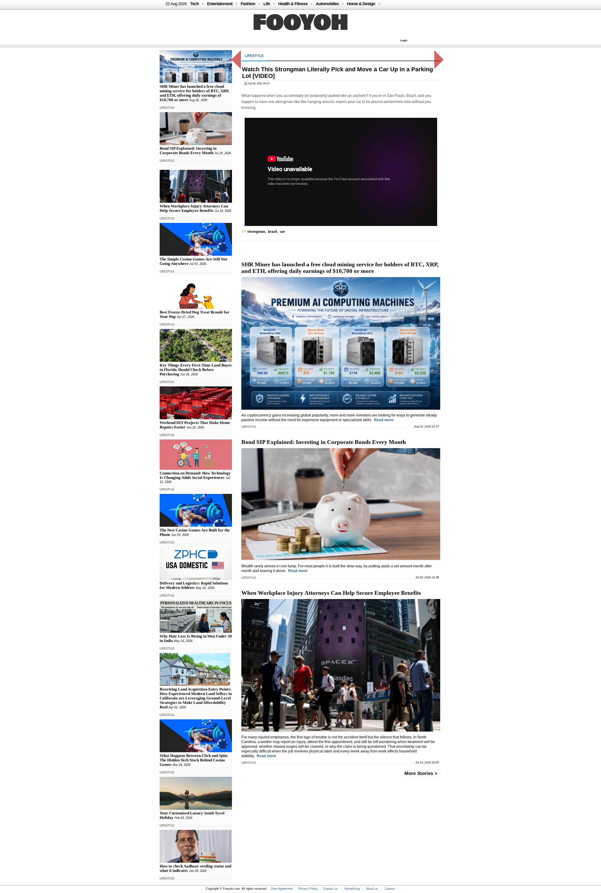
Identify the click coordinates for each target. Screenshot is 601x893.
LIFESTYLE (167, 107)
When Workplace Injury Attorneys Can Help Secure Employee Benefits (194, 208)
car (282, 231)
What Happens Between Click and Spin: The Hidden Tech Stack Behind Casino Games (194, 760)
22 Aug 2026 (176, 3)
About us (372, 888)
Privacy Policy (308, 888)
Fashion (248, 3)
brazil (272, 231)
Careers (390, 888)
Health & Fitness (293, 3)
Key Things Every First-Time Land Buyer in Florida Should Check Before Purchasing (196, 369)
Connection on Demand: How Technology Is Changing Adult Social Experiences (195, 475)
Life (266, 3)
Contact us (330, 888)
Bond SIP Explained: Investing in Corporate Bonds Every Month (188, 150)
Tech (194, 3)
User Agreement (282, 888)
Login (403, 40)
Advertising (352, 888)
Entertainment (219, 3)
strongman (256, 231)
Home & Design (361, 3)
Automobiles (327, 3)
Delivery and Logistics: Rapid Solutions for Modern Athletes (194, 585)
